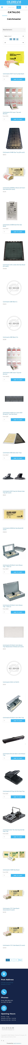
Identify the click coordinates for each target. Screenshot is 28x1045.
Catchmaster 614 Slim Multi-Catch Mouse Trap (14, 754)
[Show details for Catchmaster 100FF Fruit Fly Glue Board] (14, 60)
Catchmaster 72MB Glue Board (11, 870)
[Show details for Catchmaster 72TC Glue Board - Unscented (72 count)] (14, 894)
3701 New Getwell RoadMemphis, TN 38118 (7, 983)
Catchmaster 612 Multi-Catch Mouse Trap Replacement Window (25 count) (13, 646)
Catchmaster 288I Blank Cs (10, 302)
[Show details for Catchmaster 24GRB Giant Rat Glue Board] (14, 211)
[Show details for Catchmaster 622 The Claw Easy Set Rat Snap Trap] (14, 816)
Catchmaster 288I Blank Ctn (10, 337)
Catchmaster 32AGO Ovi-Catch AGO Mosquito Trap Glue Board (12, 413)
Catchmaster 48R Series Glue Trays (12, 453)
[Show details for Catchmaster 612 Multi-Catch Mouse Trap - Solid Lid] (14, 591)
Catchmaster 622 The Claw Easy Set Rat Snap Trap (13, 830)
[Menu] (2, 7)
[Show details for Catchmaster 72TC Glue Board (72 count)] (14, 931)
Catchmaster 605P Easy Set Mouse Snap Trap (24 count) (13, 492)
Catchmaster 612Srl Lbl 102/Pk (11, 682)
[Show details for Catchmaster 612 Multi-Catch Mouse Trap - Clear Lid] (14, 551)
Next (20, 960)
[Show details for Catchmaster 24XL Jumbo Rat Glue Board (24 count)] (14, 251)
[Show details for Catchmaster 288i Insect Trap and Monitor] (14, 359)
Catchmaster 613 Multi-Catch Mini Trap (13, 717)
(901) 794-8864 (7, 1002)
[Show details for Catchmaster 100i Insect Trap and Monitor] (14, 98)
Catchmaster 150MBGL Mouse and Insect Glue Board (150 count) (14, 188)
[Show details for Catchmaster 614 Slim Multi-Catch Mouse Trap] (14, 740)
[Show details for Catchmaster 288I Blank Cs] (14, 288)
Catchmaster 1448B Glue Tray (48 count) (14, 152)
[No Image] (17, 39)
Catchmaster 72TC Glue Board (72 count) (14, 945)
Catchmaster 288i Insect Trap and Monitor (12, 373)
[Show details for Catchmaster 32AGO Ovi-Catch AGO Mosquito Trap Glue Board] (14, 399)
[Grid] (11, 39)
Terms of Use (12, 1037)
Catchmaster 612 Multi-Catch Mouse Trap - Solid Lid (12, 606)
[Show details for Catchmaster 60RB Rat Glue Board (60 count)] (14, 514)
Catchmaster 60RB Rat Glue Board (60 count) (13, 529)
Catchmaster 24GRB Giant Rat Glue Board (12, 225)
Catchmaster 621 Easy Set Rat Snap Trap (13, 791)
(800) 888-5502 (9, 1001)
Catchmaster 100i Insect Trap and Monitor (12, 113)
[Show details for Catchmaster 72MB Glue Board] (14, 856)
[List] (14, 39)
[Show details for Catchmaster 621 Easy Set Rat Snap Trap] (14, 777)
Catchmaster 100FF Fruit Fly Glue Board (13, 74)
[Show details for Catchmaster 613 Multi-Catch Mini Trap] (14, 704)
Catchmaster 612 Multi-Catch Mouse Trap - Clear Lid (12, 566)
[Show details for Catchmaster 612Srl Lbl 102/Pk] (14, 668)
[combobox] (14, 36)
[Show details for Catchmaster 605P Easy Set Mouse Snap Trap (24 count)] (14, 477)
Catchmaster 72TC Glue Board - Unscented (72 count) (11, 909)
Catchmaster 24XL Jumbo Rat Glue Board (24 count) (14, 265)
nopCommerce (17, 1043)
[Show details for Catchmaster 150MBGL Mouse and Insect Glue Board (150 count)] (14, 174)
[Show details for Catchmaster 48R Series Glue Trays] (14, 439)
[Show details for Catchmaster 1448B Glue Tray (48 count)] (14, 138)
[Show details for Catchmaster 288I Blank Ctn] (14, 323)
